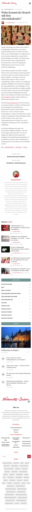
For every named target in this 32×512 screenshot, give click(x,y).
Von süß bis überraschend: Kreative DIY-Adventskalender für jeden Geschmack (20, 259)
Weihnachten (5, 305)
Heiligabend (20, 474)
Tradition (9, 483)
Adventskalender (19, 9)
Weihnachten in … (6, 309)
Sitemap (16, 432)
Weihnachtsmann (22, 497)
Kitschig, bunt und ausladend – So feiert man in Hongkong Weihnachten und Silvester (17, 383)
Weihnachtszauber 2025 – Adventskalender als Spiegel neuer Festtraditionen (20, 227)
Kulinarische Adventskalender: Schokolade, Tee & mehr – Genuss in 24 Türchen (20, 238)
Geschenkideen (23, 471)
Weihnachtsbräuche (11, 488)
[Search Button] (29, 456)
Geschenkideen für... (9, 9)
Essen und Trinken (9, 468)
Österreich (23, 503)
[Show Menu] (30, 3)
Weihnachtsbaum (20, 486)
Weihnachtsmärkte (21, 500)
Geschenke (14, 471)
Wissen (17, 503)
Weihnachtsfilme (9, 494)
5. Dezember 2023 (25, 253)
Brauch (27, 462)
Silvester (4, 302)
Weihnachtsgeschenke (10, 497)
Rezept (5, 480)
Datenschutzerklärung (16, 427)
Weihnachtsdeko (6, 312)
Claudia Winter (11, 22)
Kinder (25, 147)
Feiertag (18, 468)
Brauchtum (19, 147)
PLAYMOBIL (19, 477)
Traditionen (17, 483)
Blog (2, 287)
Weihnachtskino (6, 315)
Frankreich (24, 468)
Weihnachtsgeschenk (21, 494)
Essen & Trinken (6, 290)
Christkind (7, 97)
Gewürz (6, 474)
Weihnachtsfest (21, 491)
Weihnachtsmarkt (7, 318)
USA (28, 483)
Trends (23, 483)
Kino (4, 477)
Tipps (3, 483)
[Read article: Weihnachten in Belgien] (16, 337)
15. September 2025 (22, 22)
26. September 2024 (15, 244)
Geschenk (7, 471)
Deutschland (15, 465)
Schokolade (12, 480)
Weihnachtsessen (11, 491)
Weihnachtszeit (9, 503)
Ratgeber (26, 477)
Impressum (16, 429)
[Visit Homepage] (9, 3)
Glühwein (12, 474)
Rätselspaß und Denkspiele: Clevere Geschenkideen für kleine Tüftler (21, 269)
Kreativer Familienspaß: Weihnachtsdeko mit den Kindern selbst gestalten (20, 249)
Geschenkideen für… (7, 299)
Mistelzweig (11, 477)
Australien (16, 462)
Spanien (26, 480)
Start (2, 9)
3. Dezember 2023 (25, 272)
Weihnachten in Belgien (10, 350)
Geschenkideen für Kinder (9, 296)
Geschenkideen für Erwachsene (10, 293)
